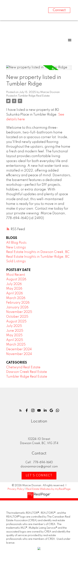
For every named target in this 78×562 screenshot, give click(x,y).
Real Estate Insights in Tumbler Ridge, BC (37, 256)
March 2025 (16, 344)
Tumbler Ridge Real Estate (34, 96)
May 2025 (14, 335)
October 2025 (17, 316)
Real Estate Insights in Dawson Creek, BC (37, 252)
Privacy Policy (15, 489)
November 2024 (19, 354)
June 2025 (14, 330)
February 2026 (18, 302)
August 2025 (16, 321)
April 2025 (14, 340)
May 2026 (14, 288)
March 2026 (15, 298)
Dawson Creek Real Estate (26, 372)
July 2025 (14, 326)
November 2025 (19, 312)
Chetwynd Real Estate (23, 367)
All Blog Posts (16, 242)
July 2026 (14, 284)
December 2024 (19, 349)
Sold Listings (16, 261)
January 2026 (17, 307)
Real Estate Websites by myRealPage (48, 489)
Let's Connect (39, 475)
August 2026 (16, 279)
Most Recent (15, 274)
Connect (59, 10)
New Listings (16, 247)
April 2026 (14, 293)
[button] (20, 410)
